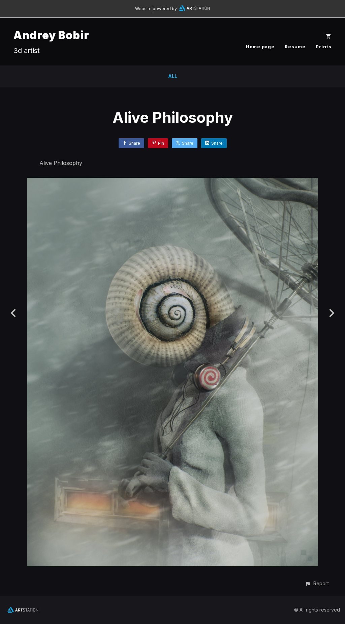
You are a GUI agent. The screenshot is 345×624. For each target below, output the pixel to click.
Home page (260, 46)
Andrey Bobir (51, 35)
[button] (317, 583)
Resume (295, 46)
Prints (324, 46)
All (172, 76)
